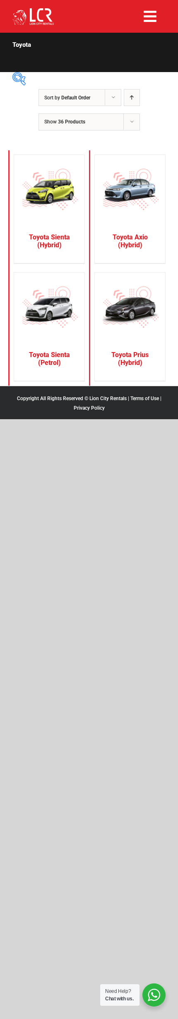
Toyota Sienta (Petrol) (49, 359)
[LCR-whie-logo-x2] (33, 11)
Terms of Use (144, 398)
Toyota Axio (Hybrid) (130, 241)
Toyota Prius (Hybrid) (130, 359)
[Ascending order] (132, 97)
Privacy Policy (89, 408)
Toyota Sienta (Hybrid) (49, 241)
